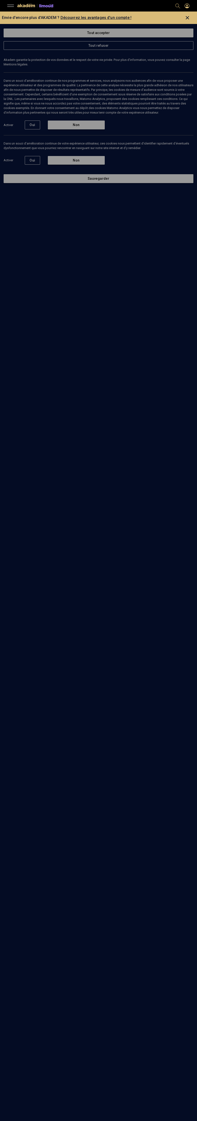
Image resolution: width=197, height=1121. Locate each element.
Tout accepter (98, 33)
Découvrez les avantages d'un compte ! (96, 17)
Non (76, 125)
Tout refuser (98, 45)
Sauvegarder (98, 178)
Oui (32, 125)
